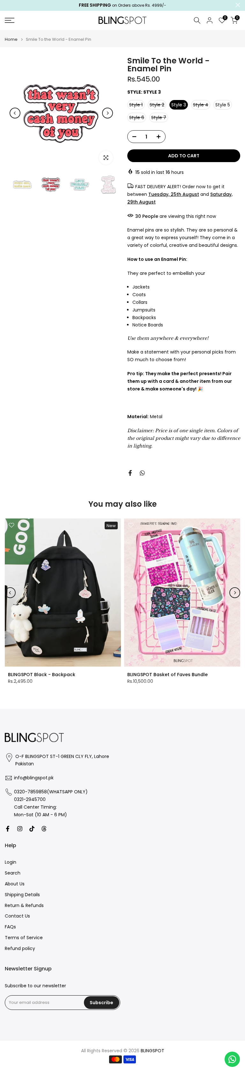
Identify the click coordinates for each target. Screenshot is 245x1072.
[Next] (107, 113)
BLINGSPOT (152, 1051)
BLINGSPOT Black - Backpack (41, 674)
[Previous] (15, 113)
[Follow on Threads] (44, 829)
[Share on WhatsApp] (142, 473)
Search (12, 873)
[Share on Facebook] (130, 473)
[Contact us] (232, 1059)
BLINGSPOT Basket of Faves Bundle (167, 674)
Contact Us (17, 916)
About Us (15, 884)
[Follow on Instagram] (20, 829)
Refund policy (20, 949)
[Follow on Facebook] (8, 829)
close (7, 5)
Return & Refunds (24, 906)
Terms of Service (24, 938)
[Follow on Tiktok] (32, 829)
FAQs (10, 927)
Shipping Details (22, 895)
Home (11, 39)
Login (10, 862)
